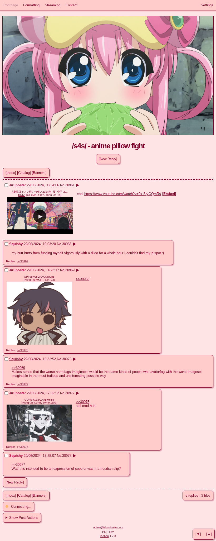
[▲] (209, 534)
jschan (104, 536)
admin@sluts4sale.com (108, 527)
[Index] (11, 173)
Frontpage (10, 5)
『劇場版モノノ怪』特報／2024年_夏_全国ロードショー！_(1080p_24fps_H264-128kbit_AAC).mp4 (40, 191)
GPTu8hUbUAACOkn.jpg (39, 276)
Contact (71, 5)
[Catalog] (24, 173)
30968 (66, 244)
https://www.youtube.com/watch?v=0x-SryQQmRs (122, 194)
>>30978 (22, 446)
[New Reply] (108, 159)
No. (62, 185)
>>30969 (22, 261)
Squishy (16, 359)
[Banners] (39, 173)
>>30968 (82, 279)
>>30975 (22, 350)
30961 (70, 185)
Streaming (52, 5)
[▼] (198, 534)
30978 (66, 456)
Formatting (31, 5)
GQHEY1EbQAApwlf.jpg (39, 399)
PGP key (108, 531)
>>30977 (22, 384)
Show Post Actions (23, 518)
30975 (66, 359)
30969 (70, 270)
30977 (70, 393)
